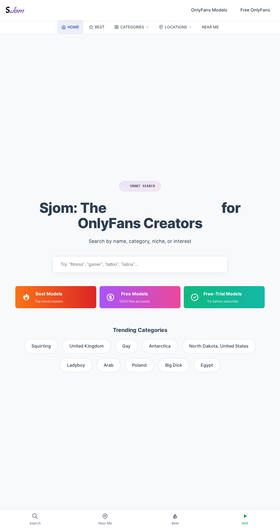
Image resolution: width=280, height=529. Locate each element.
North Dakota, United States (219, 346)
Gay (126, 346)
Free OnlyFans (255, 10)
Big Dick (173, 365)
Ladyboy (76, 365)
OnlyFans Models (209, 10)
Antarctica (160, 346)
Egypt (207, 365)
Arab (108, 365)
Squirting (41, 346)
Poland (139, 365)
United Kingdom (86, 346)
